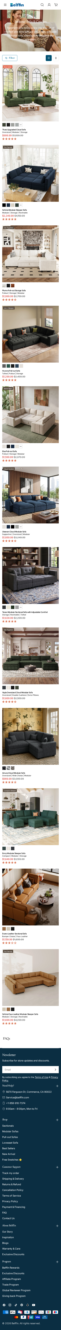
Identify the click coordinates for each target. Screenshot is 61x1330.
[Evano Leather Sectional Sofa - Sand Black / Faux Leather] (13, 929)
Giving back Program (14, 1295)
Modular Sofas (10, 1131)
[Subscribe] (55, 1069)
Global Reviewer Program (16, 1290)
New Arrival (8, 1153)
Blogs (5, 1242)
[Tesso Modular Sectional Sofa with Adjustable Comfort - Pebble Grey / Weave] (17, 607)
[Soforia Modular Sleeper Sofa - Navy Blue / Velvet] (8, 205)
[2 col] (56, 58)
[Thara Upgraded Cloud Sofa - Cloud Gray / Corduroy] (13, 125)
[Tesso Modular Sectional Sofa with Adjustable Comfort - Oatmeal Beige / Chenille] (8, 607)
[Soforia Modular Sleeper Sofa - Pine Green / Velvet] (17, 205)
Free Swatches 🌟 (12, 1159)
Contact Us (8, 1218)
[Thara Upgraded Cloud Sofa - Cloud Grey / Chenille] (17, 125)
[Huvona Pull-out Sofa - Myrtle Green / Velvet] (8, 366)
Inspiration (8, 1237)
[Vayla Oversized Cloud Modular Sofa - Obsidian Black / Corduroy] (13, 687)
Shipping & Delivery (13, 1178)
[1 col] (49, 58)
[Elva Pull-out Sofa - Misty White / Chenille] (17, 446)
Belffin (15, 1323)
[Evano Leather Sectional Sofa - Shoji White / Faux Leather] (8, 929)
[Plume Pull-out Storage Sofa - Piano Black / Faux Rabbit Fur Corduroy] (8, 285)
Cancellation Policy (12, 1190)
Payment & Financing (13, 1206)
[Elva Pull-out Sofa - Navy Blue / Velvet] (13, 446)
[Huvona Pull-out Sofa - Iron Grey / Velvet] (4, 366)
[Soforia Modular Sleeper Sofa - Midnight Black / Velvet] (4, 205)
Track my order (10, 1173)
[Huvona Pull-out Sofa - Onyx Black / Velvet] (13, 366)
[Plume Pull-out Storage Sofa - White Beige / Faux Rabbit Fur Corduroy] (4, 285)
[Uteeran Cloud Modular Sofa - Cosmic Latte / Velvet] (4, 527)
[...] (21, 125)
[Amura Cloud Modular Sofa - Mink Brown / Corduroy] (13, 768)
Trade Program (10, 1284)
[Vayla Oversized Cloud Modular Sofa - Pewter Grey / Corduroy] (4, 687)
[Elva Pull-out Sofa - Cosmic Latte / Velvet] (4, 446)
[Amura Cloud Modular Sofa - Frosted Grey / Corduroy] (8, 768)
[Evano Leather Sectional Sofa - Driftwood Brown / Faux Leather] (4, 929)
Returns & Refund (11, 1184)
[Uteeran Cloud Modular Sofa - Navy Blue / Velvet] (8, 527)
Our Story (7, 1231)
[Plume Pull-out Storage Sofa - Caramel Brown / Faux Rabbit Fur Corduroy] (13, 285)
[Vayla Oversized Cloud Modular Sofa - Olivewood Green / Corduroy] (17, 687)
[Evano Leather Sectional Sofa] (30, 897)
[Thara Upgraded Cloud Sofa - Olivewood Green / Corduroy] (4, 125)
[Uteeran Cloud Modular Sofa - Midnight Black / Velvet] (13, 527)
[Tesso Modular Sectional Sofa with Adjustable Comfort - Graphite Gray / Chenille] (4, 607)
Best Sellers (8, 1148)
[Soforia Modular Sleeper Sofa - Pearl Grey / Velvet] (13, 205)
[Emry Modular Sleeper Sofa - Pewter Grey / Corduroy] (13, 848)
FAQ (4, 1212)
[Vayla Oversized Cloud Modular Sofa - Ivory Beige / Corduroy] (8, 687)
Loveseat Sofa (10, 1142)
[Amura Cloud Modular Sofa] (30, 736)
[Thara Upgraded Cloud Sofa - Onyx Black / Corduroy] (8, 125)
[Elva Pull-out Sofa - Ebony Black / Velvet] (8, 446)
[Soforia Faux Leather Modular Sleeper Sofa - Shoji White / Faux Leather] (4, 1009)
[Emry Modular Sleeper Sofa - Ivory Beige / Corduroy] (8, 848)
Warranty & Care (11, 1248)
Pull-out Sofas (10, 1137)
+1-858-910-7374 (15, 1103)
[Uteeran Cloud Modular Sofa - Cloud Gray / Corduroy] (17, 527)
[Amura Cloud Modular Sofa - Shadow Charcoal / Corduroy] (4, 768)
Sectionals (8, 1125)
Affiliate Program (11, 1278)
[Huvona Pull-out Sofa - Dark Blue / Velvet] (17, 366)
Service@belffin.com (17, 1097)
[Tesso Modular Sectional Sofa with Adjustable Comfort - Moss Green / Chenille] (13, 607)
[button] (9, 138)
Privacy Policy (10, 1201)
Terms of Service (11, 1195)
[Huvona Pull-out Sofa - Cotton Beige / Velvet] (21, 366)
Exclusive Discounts (13, 1254)
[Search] (42, 5)
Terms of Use (41, 1077)
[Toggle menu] (5, 5)
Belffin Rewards (10, 1267)
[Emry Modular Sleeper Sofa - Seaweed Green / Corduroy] (4, 848)
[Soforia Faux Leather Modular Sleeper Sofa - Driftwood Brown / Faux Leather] (8, 1009)
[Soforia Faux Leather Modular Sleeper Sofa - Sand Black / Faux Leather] (13, 1009)
